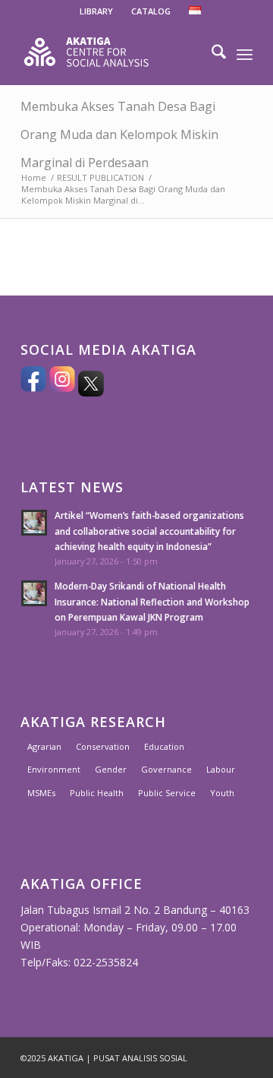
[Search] (211, 54)
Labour (220, 769)
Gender (111, 769)
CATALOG (151, 11)
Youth (222, 792)
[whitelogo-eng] (113, 54)
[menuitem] (96, 11)
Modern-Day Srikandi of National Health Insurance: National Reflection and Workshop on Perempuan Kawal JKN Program (152, 601)
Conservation (103, 746)
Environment (53, 769)
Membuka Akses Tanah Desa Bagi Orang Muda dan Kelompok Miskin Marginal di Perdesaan (119, 134)
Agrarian (44, 746)
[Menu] (245, 54)
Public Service (167, 792)
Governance (166, 769)
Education (164, 746)
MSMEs (41, 792)
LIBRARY (96, 11)
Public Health (97, 792)
